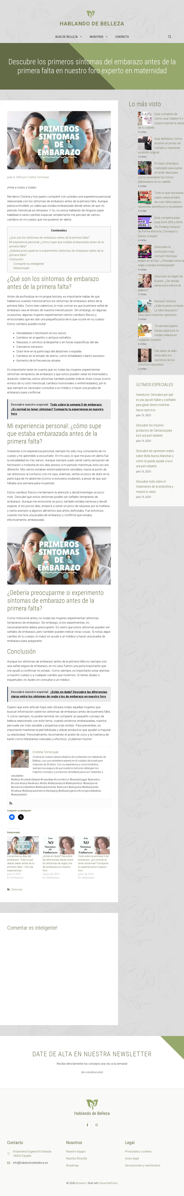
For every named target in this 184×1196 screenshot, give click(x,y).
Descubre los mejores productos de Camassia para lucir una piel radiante (154, 430)
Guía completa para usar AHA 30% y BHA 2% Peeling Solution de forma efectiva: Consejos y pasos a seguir (160, 227)
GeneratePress (108, 1183)
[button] (170, 36)
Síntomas (16, 889)
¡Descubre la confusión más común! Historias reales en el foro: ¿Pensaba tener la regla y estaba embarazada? (161, 256)
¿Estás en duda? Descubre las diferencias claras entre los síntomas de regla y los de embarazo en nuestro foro (58, 863)
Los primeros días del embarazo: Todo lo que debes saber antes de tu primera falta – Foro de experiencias (20, 863)
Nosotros (96, 37)
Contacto (122, 37)
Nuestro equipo (76, 1151)
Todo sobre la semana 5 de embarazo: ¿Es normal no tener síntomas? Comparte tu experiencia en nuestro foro (93, 863)
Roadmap (72, 1165)
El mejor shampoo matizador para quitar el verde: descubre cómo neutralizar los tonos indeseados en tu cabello (160, 172)
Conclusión (16, 259)
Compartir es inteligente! (28, 263)
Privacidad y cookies (138, 1151)
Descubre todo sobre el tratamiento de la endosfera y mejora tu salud (154, 486)
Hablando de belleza (92, 23)
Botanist (81, 1183)
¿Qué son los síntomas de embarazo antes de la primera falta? (49, 237)
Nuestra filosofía (76, 1158)
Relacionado (21, 268)
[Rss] (10, 803)
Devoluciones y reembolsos (142, 1165)
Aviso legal (132, 1158)
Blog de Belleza (66, 37)
